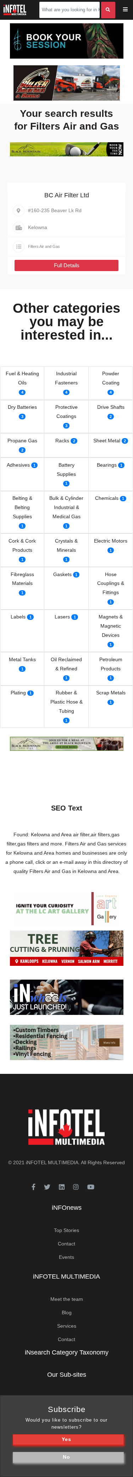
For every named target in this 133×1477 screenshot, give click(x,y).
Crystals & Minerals (66, 545)
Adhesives (18, 465)
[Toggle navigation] (130, 10)
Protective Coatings (66, 411)
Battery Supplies (66, 469)
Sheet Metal (106, 440)
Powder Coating (111, 378)
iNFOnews (67, 1207)
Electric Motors (110, 541)
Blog (67, 1312)
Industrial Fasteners (66, 378)
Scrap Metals (111, 692)
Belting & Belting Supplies (22, 507)
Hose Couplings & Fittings (110, 584)
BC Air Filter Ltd (66, 195)
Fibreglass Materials (22, 579)
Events (66, 1257)
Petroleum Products (110, 664)
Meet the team (66, 1299)
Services (66, 1326)
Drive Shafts (110, 407)
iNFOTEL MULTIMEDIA (52, 1162)
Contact (66, 1243)
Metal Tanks (22, 659)
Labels (18, 617)
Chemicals (106, 498)
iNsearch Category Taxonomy (67, 1352)
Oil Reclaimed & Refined (66, 664)
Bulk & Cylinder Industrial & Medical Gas (66, 507)
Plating (18, 692)
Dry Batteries (22, 407)
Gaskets (62, 574)
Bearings (107, 465)
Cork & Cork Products (22, 545)
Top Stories (66, 1230)
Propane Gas (22, 440)
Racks (62, 440)
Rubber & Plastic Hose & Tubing (66, 702)
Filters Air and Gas (44, 246)
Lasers (62, 617)
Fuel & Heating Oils (22, 378)
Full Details (66, 265)
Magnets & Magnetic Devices (111, 626)
